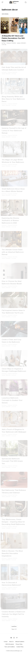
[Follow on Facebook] (11, 637)
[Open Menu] (2, 2)
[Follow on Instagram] (14, 637)
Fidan (4, 43)
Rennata (5, 72)
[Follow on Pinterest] (17, 637)
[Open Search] (25, 2)
